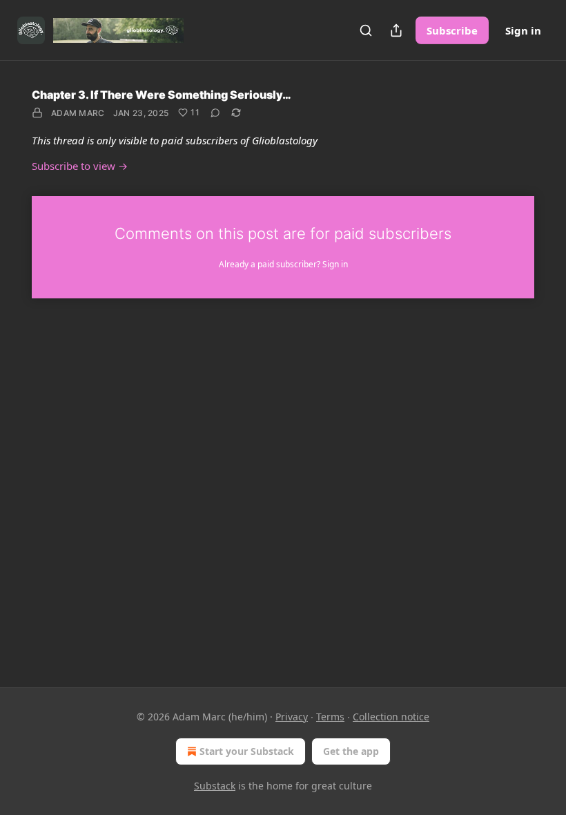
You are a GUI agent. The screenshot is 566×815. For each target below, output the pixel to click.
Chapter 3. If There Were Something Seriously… (161, 95)
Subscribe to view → (80, 166)
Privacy (291, 716)
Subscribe (452, 30)
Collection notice (391, 716)
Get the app (351, 751)
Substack (214, 785)
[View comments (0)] (215, 112)
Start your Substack (246, 751)
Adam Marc (78, 113)
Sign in (523, 30)
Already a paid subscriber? (283, 264)
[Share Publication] (396, 30)
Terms (330, 716)
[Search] (366, 30)
